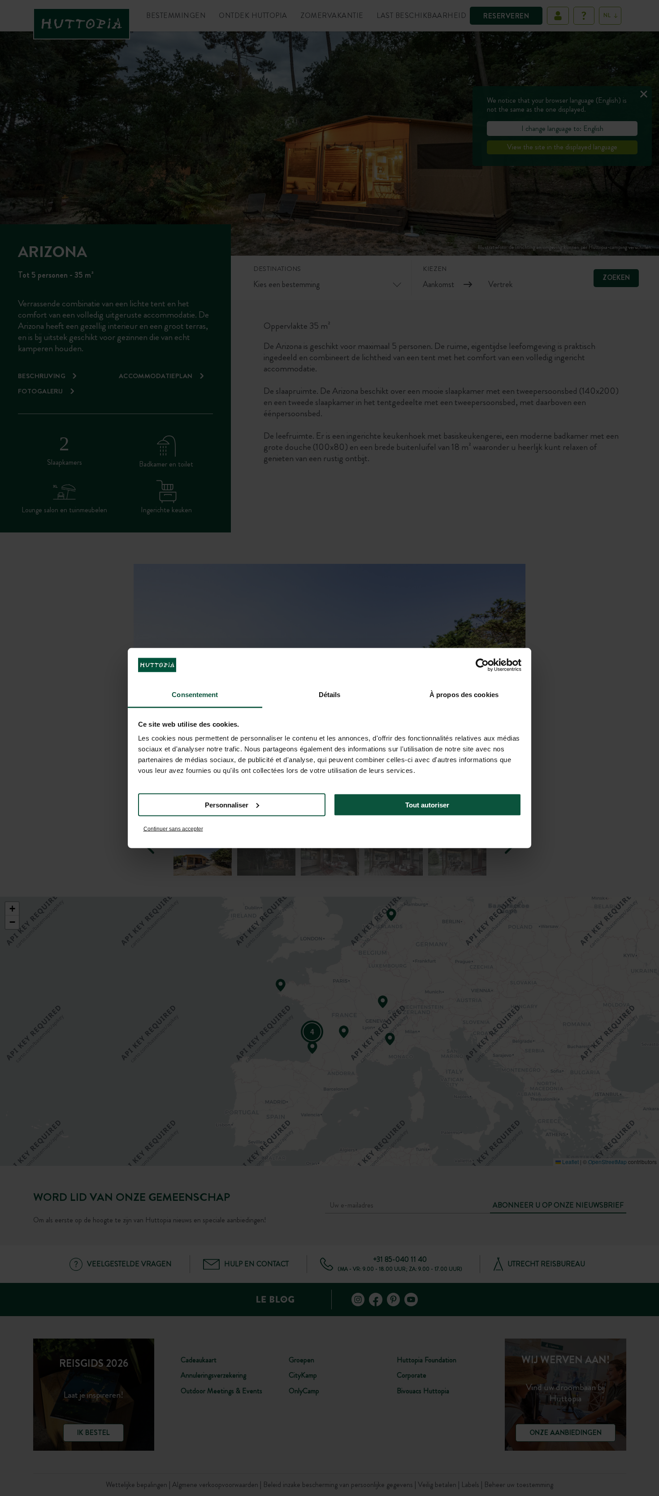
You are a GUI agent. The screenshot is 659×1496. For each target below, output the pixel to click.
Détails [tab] (330, 694)
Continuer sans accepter (173, 829)
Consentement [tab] (195, 694)
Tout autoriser (427, 804)
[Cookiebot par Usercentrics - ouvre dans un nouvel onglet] (482, 665)
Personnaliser (226, 804)
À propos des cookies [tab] (464, 694)
